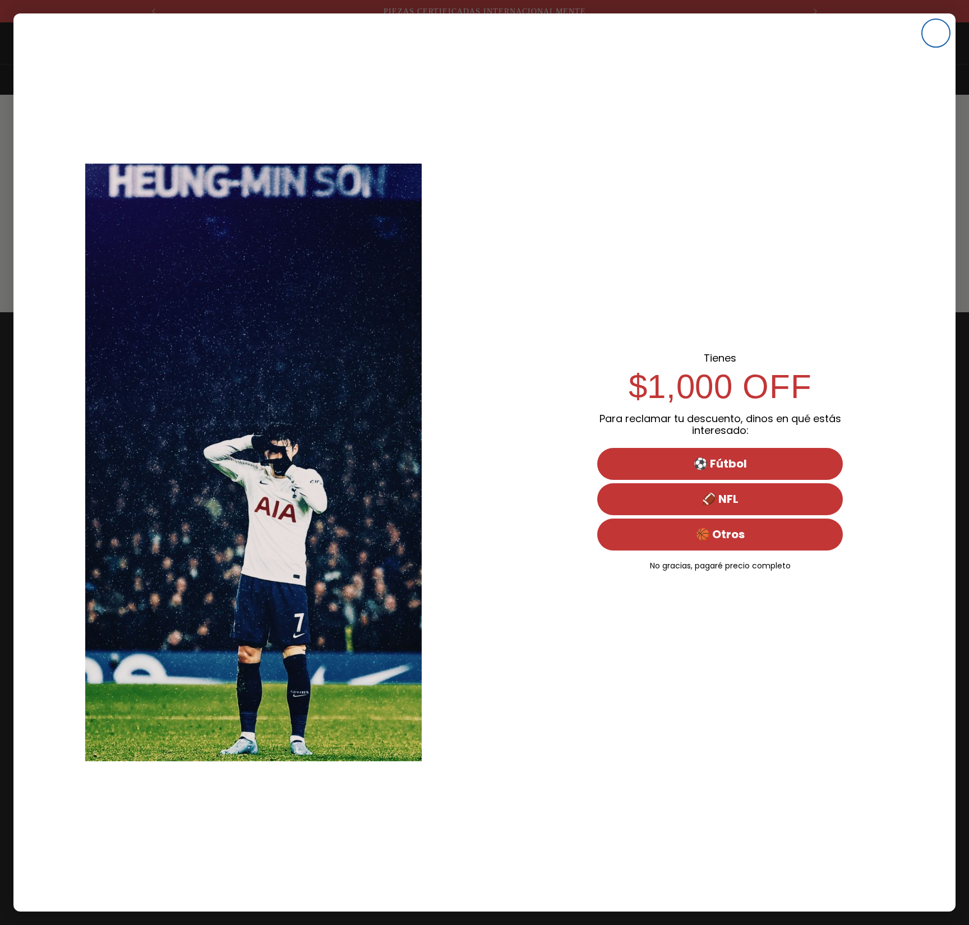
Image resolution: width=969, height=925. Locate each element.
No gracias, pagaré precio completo (720, 564)
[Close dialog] (936, 33)
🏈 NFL (720, 499)
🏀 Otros (720, 534)
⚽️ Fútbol (720, 463)
